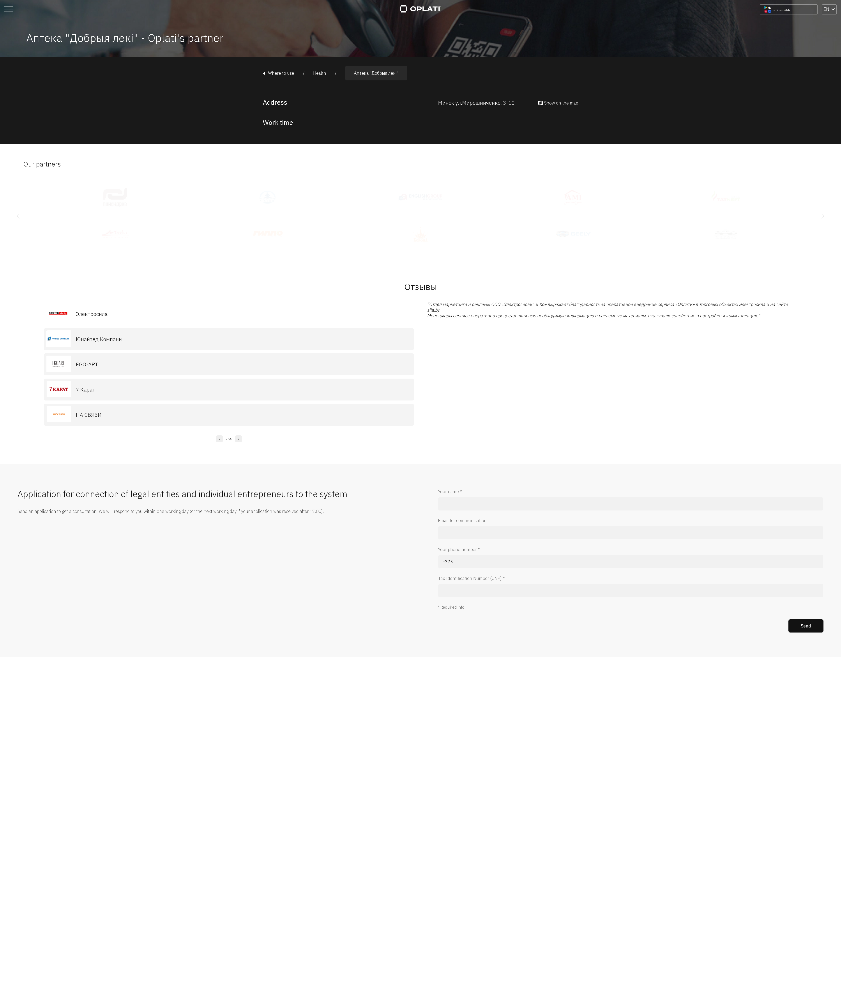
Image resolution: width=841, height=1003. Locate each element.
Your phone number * (459, 549)
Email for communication (462, 520)
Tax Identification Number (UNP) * (471, 578)
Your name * (450, 491)
